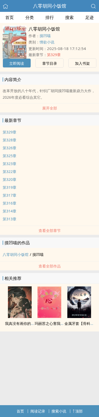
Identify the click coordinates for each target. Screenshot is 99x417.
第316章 (9, 203)
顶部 (79, 411)
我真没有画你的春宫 (21, 323)
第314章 (9, 211)
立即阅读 (16, 63)
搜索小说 (58, 411)
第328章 (9, 139)
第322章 (9, 171)
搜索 (69, 17)
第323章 (9, 163)
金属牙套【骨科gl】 (80, 323)
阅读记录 (37, 411)
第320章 (9, 179)
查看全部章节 (50, 230)
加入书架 (82, 63)
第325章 (9, 155)
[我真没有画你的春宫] (20, 316)
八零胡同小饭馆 (49, 6)
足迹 (89, 17)
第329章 (54, 54)
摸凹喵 (45, 35)
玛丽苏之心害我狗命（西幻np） (61, 323)
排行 (49, 17)
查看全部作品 (50, 266)
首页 (9, 17)
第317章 (9, 195)
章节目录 (49, 63)
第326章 (9, 147)
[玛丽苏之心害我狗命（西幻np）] (49, 316)
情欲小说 (47, 41)
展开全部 (49, 108)
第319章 (9, 187)
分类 (29, 17)
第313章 (9, 218)
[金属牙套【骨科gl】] (79, 316)
